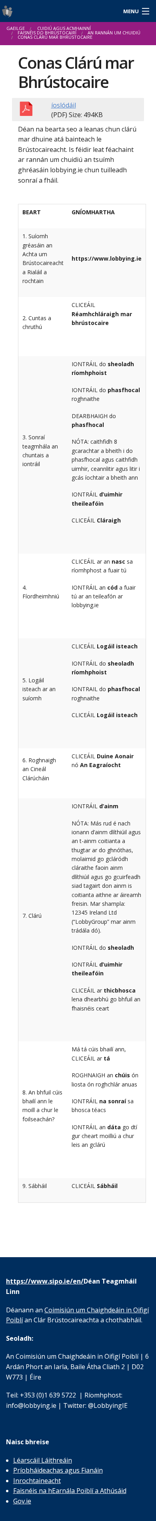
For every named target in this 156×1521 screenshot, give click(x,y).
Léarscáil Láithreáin (42, 1460)
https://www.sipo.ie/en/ (45, 1281)
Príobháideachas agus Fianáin (58, 1470)
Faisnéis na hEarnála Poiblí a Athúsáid (69, 1490)
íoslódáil (63, 105)
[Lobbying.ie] (58, 11)
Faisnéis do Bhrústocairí (47, 33)
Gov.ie (22, 1501)
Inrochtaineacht (37, 1480)
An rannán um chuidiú (114, 33)
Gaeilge (15, 28)
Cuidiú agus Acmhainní (64, 28)
